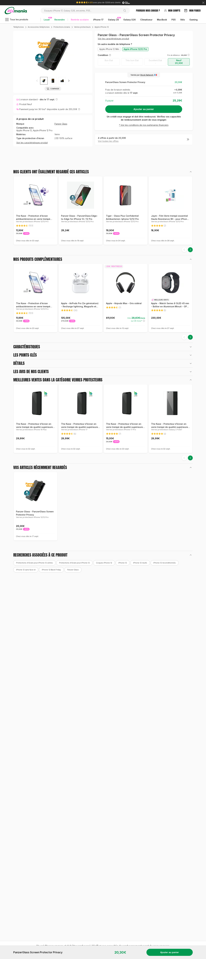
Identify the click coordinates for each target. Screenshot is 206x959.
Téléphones (18, 27)
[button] (69, 80)
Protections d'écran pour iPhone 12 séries (34, 563)
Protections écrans (62, 27)
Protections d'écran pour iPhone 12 (74, 563)
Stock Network (147, 75)
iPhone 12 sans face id (25, 570)
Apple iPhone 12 (102, 27)
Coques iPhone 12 (104, 563)
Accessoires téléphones (39, 27)
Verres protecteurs (82, 27)
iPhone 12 (122, 563)
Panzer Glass (60, 124)
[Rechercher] (126, 11)
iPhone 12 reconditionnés (164, 563)
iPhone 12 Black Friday (51, 570)
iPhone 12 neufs (140, 563)
